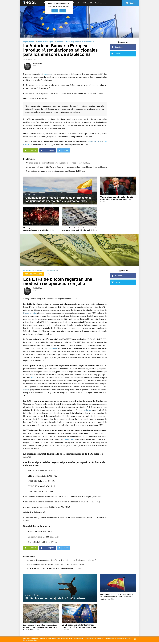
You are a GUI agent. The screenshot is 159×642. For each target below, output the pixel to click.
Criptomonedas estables (62, 41)
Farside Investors (30, 313)
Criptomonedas (52, 270)
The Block (52, 348)
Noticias (39, 41)
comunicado (69, 439)
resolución (87, 410)
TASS (33, 377)
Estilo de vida (88, 3)
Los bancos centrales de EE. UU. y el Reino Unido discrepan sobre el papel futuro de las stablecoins (66, 167)
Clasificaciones (100, 3)
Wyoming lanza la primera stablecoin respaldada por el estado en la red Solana (58, 163)
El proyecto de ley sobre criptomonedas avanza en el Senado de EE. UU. (55, 171)
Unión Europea (48, 41)
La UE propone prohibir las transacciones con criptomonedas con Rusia (55, 564)
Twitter (117, 54)
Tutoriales (76, 3)
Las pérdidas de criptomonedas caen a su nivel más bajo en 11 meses (54, 568)
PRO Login (130, 3)
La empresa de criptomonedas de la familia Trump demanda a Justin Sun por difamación (61, 560)
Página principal (28, 41)
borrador (47, 74)
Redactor (36, 65)
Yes (63, 11)
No (55, 11)
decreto (26, 390)
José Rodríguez (37, 63)
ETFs (44, 270)
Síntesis (39, 270)
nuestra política (31, 640)
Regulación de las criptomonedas (82, 41)
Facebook (119, 47)
